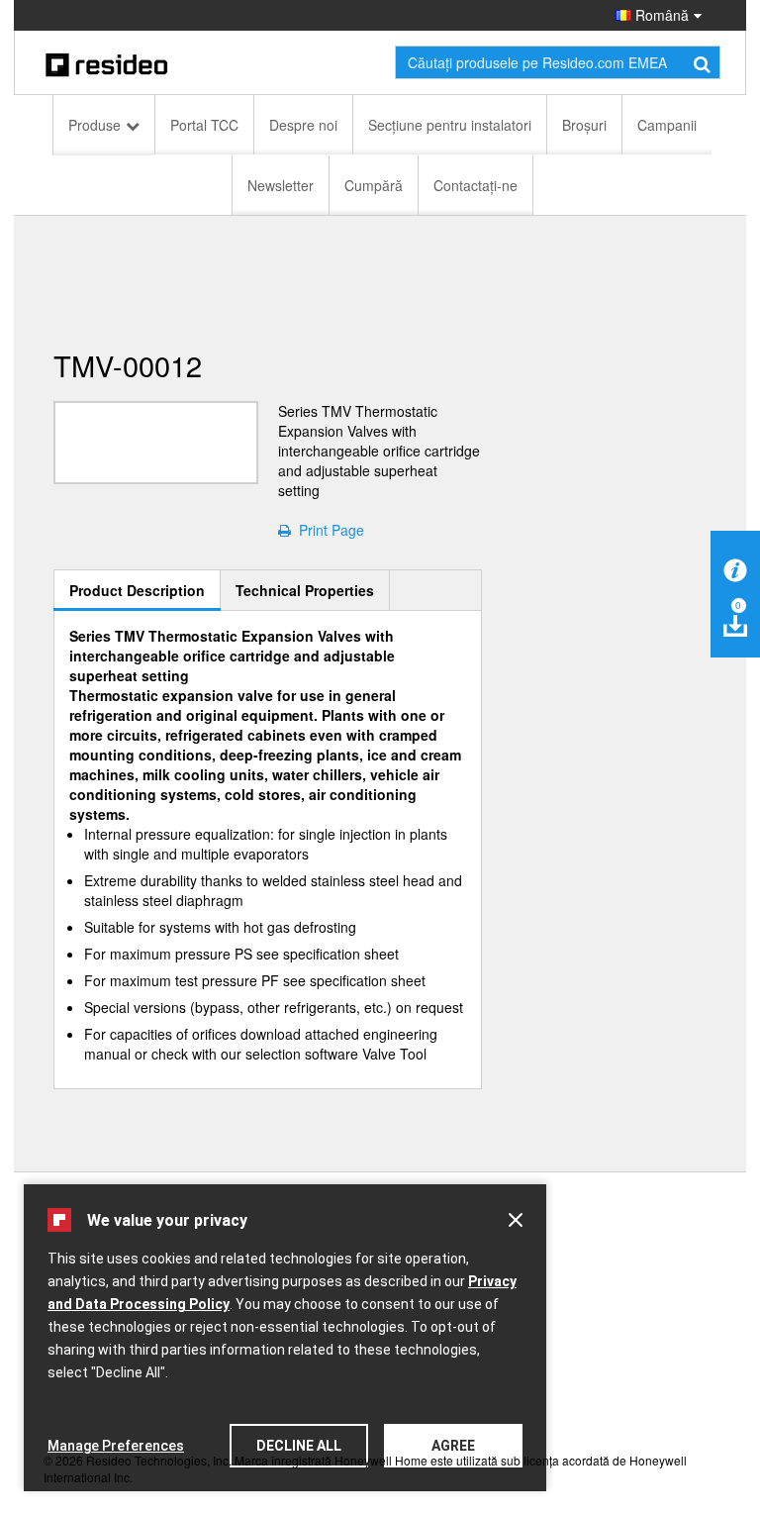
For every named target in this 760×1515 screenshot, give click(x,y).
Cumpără (373, 185)
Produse (94, 125)
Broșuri (584, 125)
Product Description (137, 590)
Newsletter (280, 185)
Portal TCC (204, 125)
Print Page (327, 530)
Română (660, 15)
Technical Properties (305, 590)
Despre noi (303, 125)
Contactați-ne (475, 185)
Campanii (667, 125)
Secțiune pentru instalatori (449, 125)
